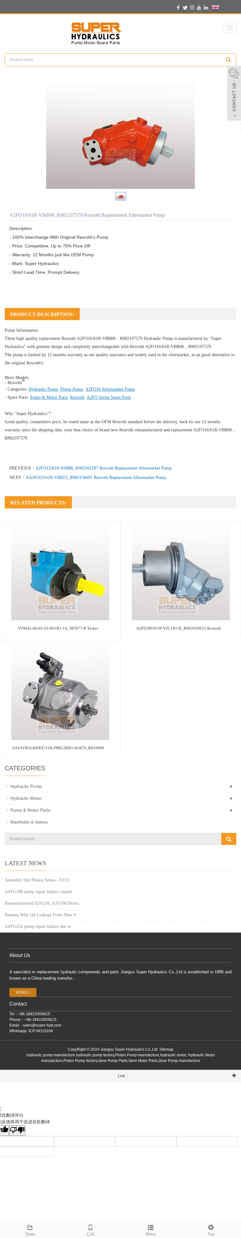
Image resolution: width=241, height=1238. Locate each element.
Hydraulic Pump (158, 338)
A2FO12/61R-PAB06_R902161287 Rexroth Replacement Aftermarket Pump (103, 468)
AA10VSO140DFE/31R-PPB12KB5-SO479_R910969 (58, 748)
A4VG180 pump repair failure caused (38, 891)
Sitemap (166, 1049)
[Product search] (228, 839)
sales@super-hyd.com (42, 1025)
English (227, 7)
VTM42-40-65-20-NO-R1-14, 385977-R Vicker (58, 628)
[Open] (234, 94)
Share (30, 1234)
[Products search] (228, 60)
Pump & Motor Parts (48, 397)
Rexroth (77, 397)
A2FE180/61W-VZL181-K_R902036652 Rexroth (178, 628)
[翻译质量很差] (17, 1130)
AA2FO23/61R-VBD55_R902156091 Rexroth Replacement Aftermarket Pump (96, 477)
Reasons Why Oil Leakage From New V (40, 915)
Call (90, 1234)
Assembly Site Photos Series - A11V (37, 880)
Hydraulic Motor (26, 798)
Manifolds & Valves (29, 821)
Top (210, 1234)
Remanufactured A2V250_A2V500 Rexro (42, 903)
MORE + (23, 992)
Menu (151, 1234)
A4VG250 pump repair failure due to (38, 926)
